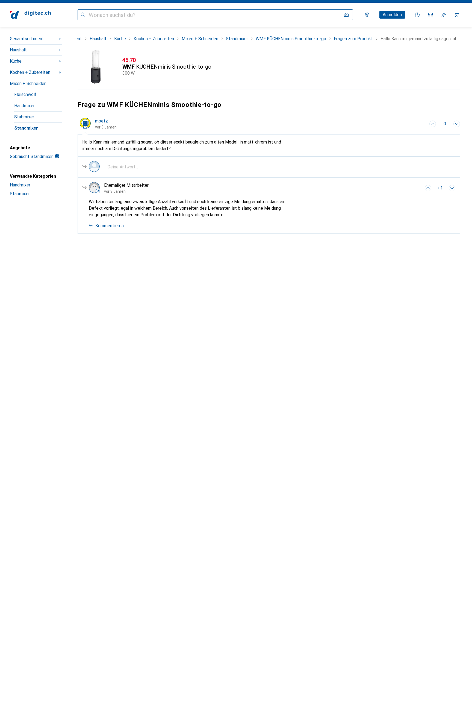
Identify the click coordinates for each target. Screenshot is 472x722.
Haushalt (18, 49)
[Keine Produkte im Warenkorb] (456, 14)
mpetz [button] (101, 121)
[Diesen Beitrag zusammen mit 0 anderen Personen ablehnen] (456, 124)
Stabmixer (24, 116)
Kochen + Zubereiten (30, 72)
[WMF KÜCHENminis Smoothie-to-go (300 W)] (269, 66)
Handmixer (24, 105)
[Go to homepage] (30, 15)
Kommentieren (109, 225)
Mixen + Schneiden (28, 83)
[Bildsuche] (346, 14)
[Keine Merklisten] (443, 14)
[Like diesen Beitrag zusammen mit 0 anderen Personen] (432, 124)
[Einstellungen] (367, 14)
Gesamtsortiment (27, 38)
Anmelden (392, 14)
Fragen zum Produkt (353, 38)
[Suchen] (83, 14)
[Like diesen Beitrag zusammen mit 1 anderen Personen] (428, 188)
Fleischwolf (25, 94)
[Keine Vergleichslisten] (430, 14)
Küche (16, 61)
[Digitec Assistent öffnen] (417, 14)
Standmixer (26, 128)
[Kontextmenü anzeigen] (420, 123)
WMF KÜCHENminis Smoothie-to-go (291, 38)
